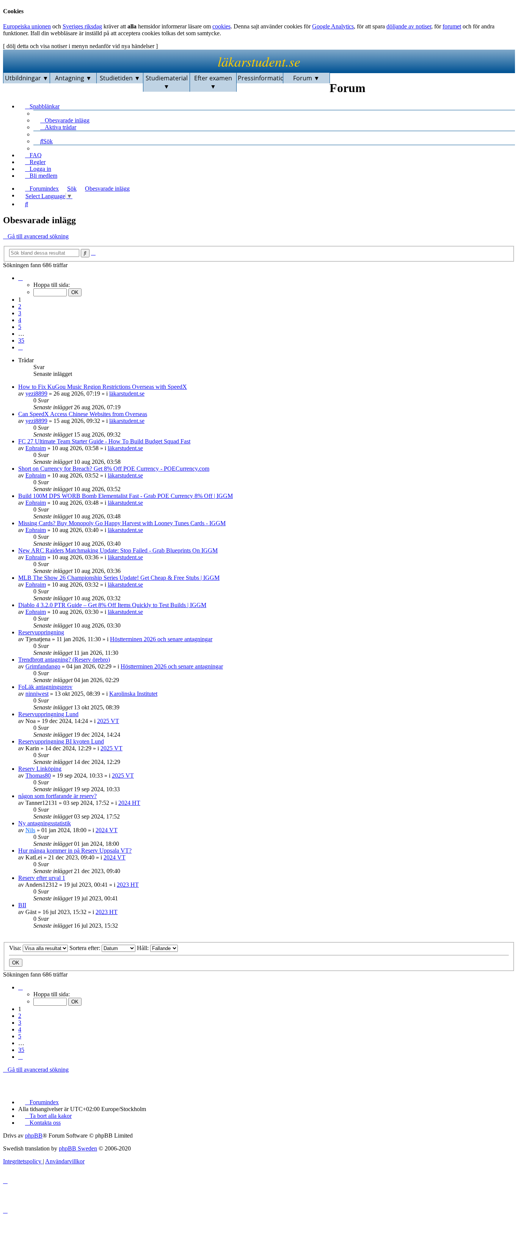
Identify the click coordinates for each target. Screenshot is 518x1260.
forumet (452, 26)
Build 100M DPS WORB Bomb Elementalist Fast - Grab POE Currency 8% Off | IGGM (125, 496)
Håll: (143, 948)
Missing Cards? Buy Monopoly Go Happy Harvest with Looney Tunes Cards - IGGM (122, 523)
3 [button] (19, 313)
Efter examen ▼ (213, 82)
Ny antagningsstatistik (44, 823)
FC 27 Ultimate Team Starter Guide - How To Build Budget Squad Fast (104, 441)
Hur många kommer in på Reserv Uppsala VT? (75, 850)
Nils (30, 830)
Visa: (16, 948)
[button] (20, 278)
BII (22, 905)
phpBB (33, 1135)
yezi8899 (36, 393)
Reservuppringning (41, 632)
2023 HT (128, 884)
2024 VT (107, 830)
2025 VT (108, 721)
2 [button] (19, 306)
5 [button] (19, 327)
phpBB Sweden (78, 1148)
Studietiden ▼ (120, 78)
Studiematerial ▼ (167, 82)
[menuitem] (61, 120)
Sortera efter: (85, 948)
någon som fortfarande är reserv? (57, 796)
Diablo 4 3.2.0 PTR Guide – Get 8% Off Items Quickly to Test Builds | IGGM (112, 605)
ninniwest (37, 693)
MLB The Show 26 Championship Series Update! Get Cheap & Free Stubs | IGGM (119, 577)
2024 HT (129, 803)
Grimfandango (42, 666)
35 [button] (21, 340)
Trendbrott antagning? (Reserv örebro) (64, 659)
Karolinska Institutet (133, 693)
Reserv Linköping (39, 768)
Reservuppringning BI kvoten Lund (61, 741)
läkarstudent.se (259, 61)
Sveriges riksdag (82, 26)
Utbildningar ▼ (27, 78)
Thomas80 (38, 775)
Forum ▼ (306, 78)
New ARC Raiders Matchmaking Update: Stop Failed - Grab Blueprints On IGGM (118, 550)
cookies (221, 26)
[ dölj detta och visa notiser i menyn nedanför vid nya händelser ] (80, 46)
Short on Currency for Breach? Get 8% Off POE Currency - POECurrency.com (113, 468)
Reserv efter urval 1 (41, 878)
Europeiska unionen (27, 26)
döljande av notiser (408, 26)
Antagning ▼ (73, 78)
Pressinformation (260, 78)
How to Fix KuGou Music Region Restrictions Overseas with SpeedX (102, 386)
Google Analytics (333, 26)
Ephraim (35, 448)
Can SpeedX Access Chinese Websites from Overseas (82, 414)
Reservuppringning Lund (48, 714)
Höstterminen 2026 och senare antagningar (161, 639)
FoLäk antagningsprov (45, 687)
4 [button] (19, 320)
